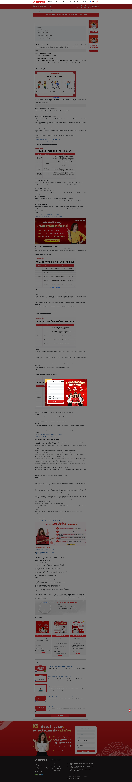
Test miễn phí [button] (77, 1)
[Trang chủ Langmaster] (39, 2)
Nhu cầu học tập (51, 396)
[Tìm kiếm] (98, 2)
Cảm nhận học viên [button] (67, 1)
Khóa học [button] (58, 1)
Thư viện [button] (85, 1)
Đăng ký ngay (55, 401)
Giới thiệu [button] (50, 1)
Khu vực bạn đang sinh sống (53, 391)
